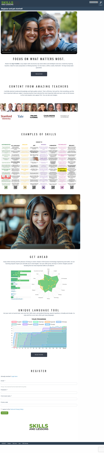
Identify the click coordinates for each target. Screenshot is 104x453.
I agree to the (12, 409)
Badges (9, 443)
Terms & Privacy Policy (16, 409)
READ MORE (39, 354)
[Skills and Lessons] (12, 3)
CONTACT (4, 443)
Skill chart (15, 443)
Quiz (20, 443)
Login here (14, 376)
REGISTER (39, 74)
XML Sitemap (25, 443)
